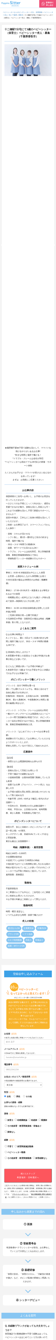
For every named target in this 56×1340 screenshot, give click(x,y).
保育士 (10, 1120)
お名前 (10, 1033)
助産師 (34, 1120)
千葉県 (14, 15)
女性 (9, 1096)
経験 (9, 1140)
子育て (10, 1146)
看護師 (44, 1120)
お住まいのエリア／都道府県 (20, 1076)
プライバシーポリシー (20, 1194)
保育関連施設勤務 (25, 1146)
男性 (18, 1096)
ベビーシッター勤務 (16, 1152)
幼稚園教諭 (22, 1120)
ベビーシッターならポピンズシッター (16, 12)
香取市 (20, 15)
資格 (9, 1113)
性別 (9, 1092)
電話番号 (11, 1064)
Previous (2, 245)
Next (53, 245)
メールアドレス (14, 1049)
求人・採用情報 (36, 12)
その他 (29, 1096)
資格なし (11, 1132)
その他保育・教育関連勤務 (19, 1158)
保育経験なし (41, 1158)
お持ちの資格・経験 (13, 1102)
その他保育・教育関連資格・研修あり (24, 1126)
